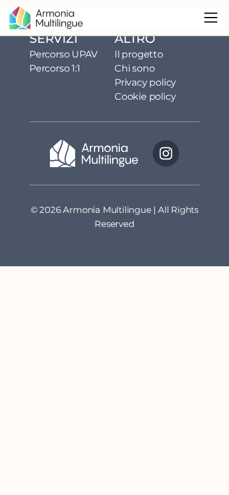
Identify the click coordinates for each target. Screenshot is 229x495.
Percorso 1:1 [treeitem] (54, 68)
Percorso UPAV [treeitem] (63, 54)
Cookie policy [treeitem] (145, 96)
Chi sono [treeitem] (134, 68)
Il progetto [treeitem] (138, 54)
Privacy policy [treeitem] (145, 82)
